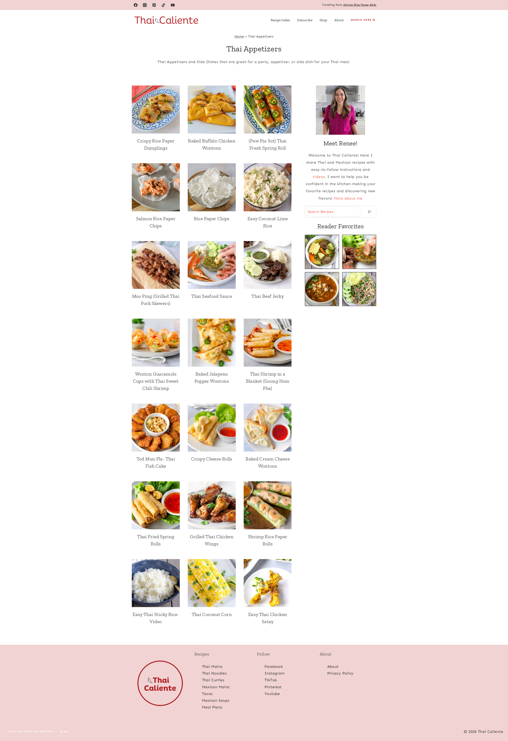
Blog (64, 731)
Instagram (274, 673)
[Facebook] (135, 5)
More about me (348, 198)
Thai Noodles (214, 673)
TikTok (271, 680)
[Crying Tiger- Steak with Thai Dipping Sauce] (359, 252)
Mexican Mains (216, 687)
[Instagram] (145, 5)
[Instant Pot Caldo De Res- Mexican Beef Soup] (322, 252)
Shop (323, 20)
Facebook (274, 666)
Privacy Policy (340, 673)
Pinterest (273, 687)
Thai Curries (213, 680)
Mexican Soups (215, 700)
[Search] (369, 212)
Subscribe (304, 20)
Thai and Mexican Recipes (30, 731)
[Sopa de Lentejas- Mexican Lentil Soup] (322, 289)
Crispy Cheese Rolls (211, 459)
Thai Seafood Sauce (211, 296)
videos (319, 176)
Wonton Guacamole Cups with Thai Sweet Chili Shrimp (156, 381)
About (339, 20)
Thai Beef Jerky (267, 296)
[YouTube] (173, 5)
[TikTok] (163, 5)
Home (239, 36)
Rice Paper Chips (212, 218)
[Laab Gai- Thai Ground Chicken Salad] (359, 289)
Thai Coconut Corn (212, 614)
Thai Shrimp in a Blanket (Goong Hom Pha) (268, 381)
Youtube (272, 693)
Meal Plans (212, 707)
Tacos (207, 693)
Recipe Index (280, 20)
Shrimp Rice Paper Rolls (359, 5)
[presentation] (156, 110)
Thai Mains (212, 666)
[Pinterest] (154, 5)
